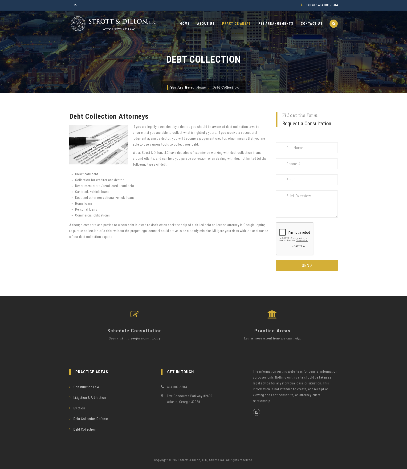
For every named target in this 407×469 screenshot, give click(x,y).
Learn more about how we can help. (272, 338)
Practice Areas (236, 23)
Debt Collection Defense (91, 419)
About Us (206, 23)
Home (185, 23)
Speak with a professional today (135, 338)
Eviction (79, 408)
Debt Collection (84, 429)
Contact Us (311, 23)
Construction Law (86, 387)
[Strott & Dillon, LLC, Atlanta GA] (113, 24)
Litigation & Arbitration (89, 398)
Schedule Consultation (134, 331)
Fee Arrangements (275, 23)
